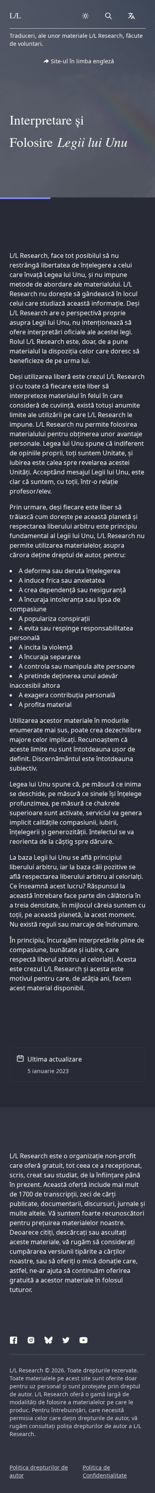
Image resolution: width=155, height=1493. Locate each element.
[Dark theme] (85, 15)
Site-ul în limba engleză (82, 61)
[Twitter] (66, 1339)
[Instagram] (31, 1339)
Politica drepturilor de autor (39, 1471)
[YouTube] (83, 1339)
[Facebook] (13, 1339)
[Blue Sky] (48, 1339)
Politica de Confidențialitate (105, 1471)
